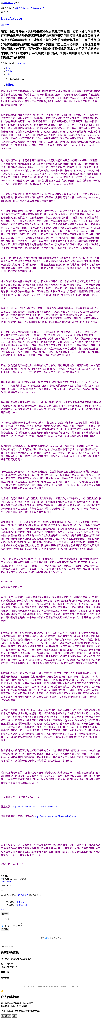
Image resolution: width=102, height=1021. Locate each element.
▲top (3, 909)
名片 (8, 74)
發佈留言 (5, 929)
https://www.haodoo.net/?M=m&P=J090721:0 (35, 806)
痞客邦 (21, 895)
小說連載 (20, 902)
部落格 (9, 71)
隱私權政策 (65, 986)
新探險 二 (12, 85)
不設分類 (21, 63)
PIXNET (32, 986)
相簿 (8, 68)
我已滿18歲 (6, 1016)
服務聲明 (74, 986)
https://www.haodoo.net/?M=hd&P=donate (55, 816)
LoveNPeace (11, 18)
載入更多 (5, 914)
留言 (27, 895)
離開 (14, 1016)
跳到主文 (5, 25)
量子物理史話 (22, 905)
